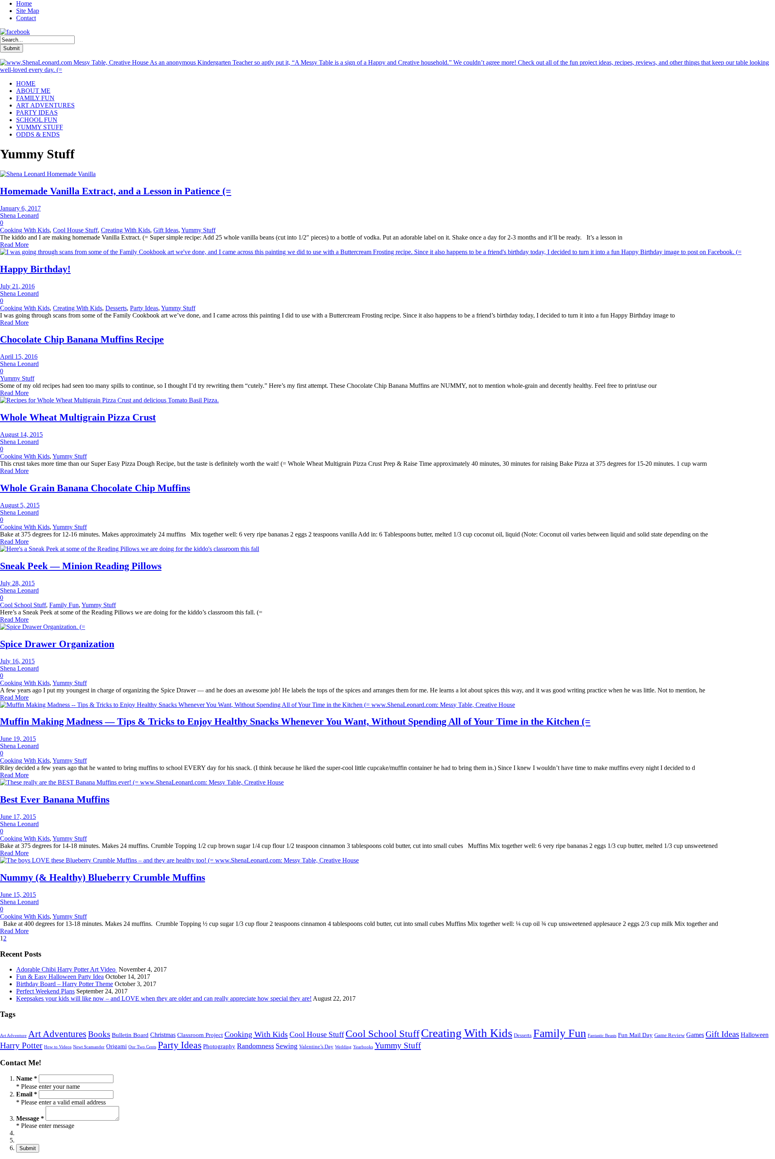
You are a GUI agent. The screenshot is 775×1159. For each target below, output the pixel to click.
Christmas (163, 1034)
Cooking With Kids (25, 230)
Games (695, 1034)
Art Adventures (57, 1034)
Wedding (343, 1047)
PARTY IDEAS (37, 112)
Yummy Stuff (198, 230)
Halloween (755, 1034)
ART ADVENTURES (45, 105)
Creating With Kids (125, 230)
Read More (14, 244)
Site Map (27, 10)
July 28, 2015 (17, 583)
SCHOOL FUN (36, 119)
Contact (26, 18)
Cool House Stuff (75, 230)
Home (24, 3)
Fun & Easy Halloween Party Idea (60, 976)
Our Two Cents (142, 1047)
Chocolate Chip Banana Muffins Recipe (82, 339)
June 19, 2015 (18, 738)
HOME (26, 83)
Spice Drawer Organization (57, 644)
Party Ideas (144, 308)
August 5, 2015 (20, 505)
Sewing (286, 1046)
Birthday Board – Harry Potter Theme (64, 983)
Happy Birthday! (35, 269)
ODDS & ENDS (38, 134)
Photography (219, 1046)
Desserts (116, 308)
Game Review (669, 1035)
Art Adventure (13, 1035)
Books (99, 1034)
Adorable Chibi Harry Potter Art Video (66, 969)
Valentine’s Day (316, 1046)
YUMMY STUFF (39, 127)
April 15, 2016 (19, 356)
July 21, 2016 (17, 286)
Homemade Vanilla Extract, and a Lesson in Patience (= (115, 191)
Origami (116, 1046)
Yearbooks (363, 1047)
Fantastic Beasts (602, 1035)
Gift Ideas (165, 230)
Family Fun (64, 605)
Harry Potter (21, 1045)
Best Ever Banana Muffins (54, 799)
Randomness (255, 1046)
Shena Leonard (19, 215)
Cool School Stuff (23, 605)
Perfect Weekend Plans (45, 991)
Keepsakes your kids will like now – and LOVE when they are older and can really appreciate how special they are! (164, 998)
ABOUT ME (33, 90)
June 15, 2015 (18, 894)
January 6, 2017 (20, 208)
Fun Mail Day (635, 1035)
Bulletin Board (130, 1035)
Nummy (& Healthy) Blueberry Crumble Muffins (102, 877)
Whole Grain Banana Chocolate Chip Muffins (95, 488)
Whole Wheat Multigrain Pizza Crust (78, 417)
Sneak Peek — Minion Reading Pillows (80, 566)
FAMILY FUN (35, 98)
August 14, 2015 (21, 434)
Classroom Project (200, 1035)
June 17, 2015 (18, 816)
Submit (27, 1148)
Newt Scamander (89, 1047)
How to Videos (57, 1047)
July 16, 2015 (17, 661)
